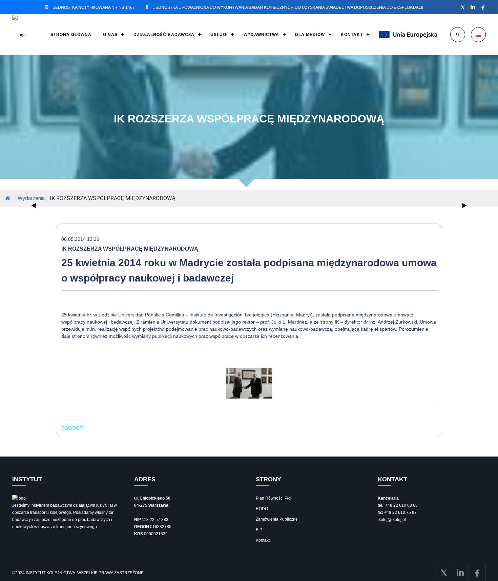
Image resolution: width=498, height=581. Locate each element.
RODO (262, 508)
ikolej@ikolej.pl (392, 519)
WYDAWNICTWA (261, 34)
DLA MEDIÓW (310, 34)
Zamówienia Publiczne (277, 519)
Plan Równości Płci (273, 498)
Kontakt (263, 540)
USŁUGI (219, 34)
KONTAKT (352, 34)
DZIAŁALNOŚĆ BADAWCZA (163, 34)
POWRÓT (72, 428)
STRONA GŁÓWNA (70, 34)
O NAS (110, 34)
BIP (259, 529)
